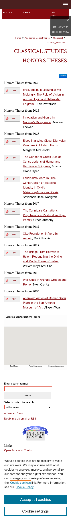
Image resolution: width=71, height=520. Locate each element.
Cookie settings (20, 482)
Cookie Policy (24, 487)
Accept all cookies (35, 499)
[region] (35, 487)
